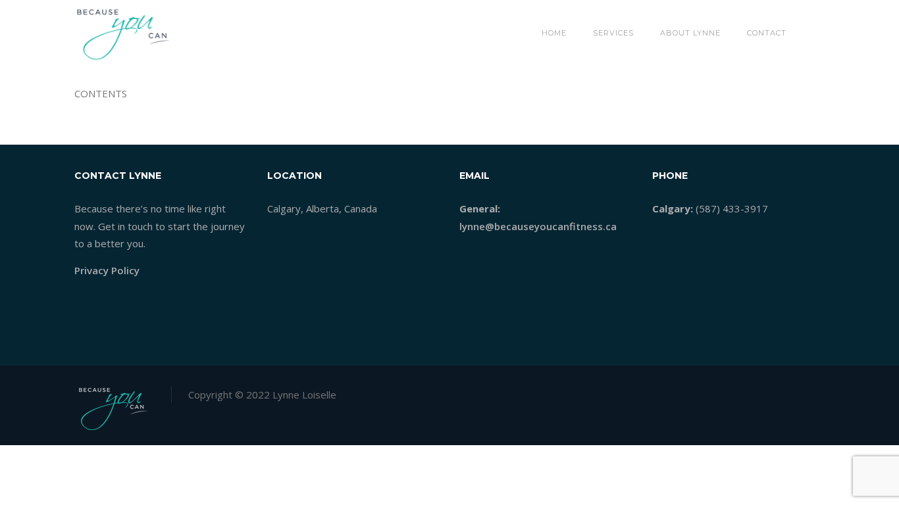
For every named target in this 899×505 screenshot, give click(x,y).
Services (613, 32)
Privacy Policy (107, 270)
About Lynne (690, 32)
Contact (766, 32)
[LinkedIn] (793, 390)
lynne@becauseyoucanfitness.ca (538, 226)
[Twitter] (772, 390)
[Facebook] (750, 390)
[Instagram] (814, 390)
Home (554, 32)
